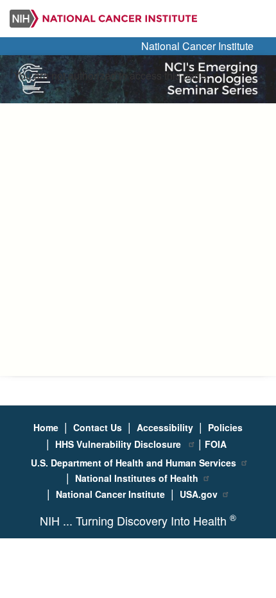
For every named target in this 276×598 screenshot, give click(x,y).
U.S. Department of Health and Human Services (133, 462)
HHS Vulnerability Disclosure (119, 444)
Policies (225, 427)
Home (45, 427)
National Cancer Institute (197, 45)
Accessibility (165, 427)
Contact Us (97, 427)
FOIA (216, 444)
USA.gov (199, 494)
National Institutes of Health (136, 478)
